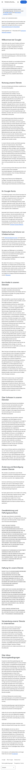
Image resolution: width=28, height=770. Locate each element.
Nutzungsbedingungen (7, 763)
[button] (2, 2)
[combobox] (8, 767)
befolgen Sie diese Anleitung (16, 224)
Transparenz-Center (19, 763)
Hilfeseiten (8, 275)
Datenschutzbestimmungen (11, 237)
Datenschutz (17, 759)
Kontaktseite (15, 753)
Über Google (10, 759)
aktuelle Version (8, 12)
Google (3, 759)
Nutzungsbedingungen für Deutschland (11, 26)
